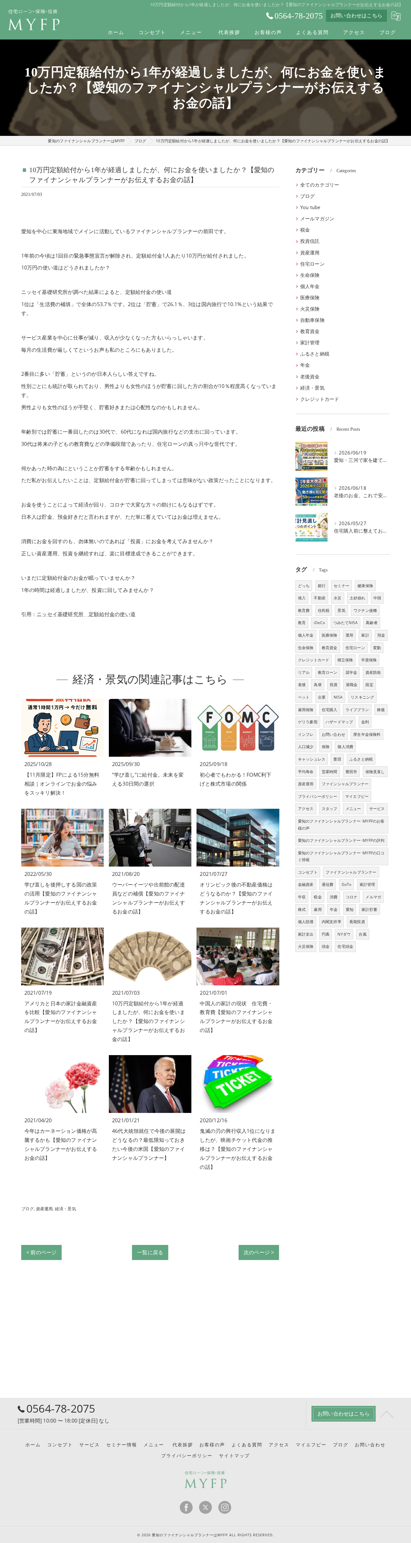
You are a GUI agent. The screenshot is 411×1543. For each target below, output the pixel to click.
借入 (302, 598)
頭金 (325, 946)
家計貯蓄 (369, 909)
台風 (362, 934)
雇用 (317, 909)
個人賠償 (306, 921)
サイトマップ (234, 1456)
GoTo (347, 884)
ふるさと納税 (314, 354)
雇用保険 (306, 709)
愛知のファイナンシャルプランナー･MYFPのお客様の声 (341, 824)
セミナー (341, 585)
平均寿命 (306, 771)
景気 (341, 610)
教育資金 (310, 331)
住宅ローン (312, 264)
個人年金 (310, 286)
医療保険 (310, 298)
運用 (349, 635)
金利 (365, 722)
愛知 (350, 909)
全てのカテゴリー (319, 185)
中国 (377, 598)
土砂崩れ (357, 598)
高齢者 (372, 622)
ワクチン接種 (365, 610)
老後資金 (310, 377)
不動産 (320, 598)
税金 (305, 230)
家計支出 (306, 934)
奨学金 (351, 672)
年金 (305, 365)
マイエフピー (357, 796)
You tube (310, 207)
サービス (377, 808)
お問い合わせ (333, 734)
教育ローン (327, 672)
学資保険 (369, 660)
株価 (381, 709)
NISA (338, 697)
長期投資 (357, 921)
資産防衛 (373, 672)
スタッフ (329, 808)
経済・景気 (65, 1209)
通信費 (328, 884)
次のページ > (259, 1252)
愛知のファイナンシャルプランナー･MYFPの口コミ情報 (341, 856)
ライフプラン (357, 709)
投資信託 (310, 241)
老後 (302, 684)
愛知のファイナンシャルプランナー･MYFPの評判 (341, 840)
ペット (304, 697)
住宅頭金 (345, 946)
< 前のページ (41, 1252)
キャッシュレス (311, 759)
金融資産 (306, 884)
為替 (317, 684)
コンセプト (308, 872)
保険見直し (375, 771)
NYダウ (344, 934)
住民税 (324, 610)
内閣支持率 (331, 921)
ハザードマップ (339, 722)
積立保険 (345, 660)
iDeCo (319, 622)
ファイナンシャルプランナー (351, 872)
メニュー (353, 808)
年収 (302, 897)
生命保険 (310, 275)
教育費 (304, 610)
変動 (377, 647)
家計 (365, 635)
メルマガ (373, 897)
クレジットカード (319, 399)
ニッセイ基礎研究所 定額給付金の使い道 (86, 614)
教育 (302, 622)
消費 (333, 897)
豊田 (337, 759)
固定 (369, 684)
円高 (325, 934)
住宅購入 (329, 709)
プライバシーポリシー (317, 796)
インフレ (306, 734)
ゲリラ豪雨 (308, 722)
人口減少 (306, 746)
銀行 (322, 585)
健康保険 (365, 585)
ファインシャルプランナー (345, 784)
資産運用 (44, 1209)
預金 (381, 635)
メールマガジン (317, 219)
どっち (304, 585)
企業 (322, 697)
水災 (337, 598)
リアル (304, 672)
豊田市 (351, 771)
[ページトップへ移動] (386, 1413)
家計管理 (310, 342)
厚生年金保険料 (366, 734)
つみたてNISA (345, 622)
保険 (325, 746)
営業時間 (329, 771)
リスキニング (362, 697)
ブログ (27, 1209)
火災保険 (310, 309)
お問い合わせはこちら (356, 15)
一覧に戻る (150, 1252)
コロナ (352, 897)
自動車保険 (312, 320)
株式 (302, 909)
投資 (333, 684)
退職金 (352, 684)
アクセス (306, 808)
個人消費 (345, 746)
